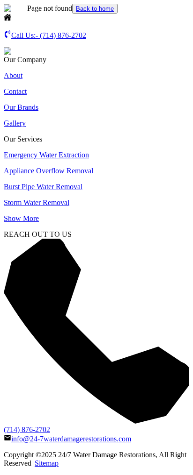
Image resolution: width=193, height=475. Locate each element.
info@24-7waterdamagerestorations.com (71, 439)
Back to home (95, 8)
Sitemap (47, 463)
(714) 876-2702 (27, 429)
